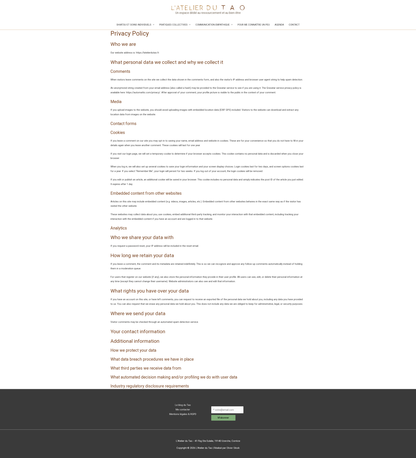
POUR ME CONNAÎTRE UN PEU (254, 24)
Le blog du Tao (183, 405)
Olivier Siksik (233, 447)
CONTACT (294, 24)
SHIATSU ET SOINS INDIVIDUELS (134, 24)
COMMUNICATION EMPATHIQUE (212, 24)
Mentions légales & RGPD (182, 414)
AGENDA (279, 24)
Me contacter (183, 409)
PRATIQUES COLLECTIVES (173, 24)
